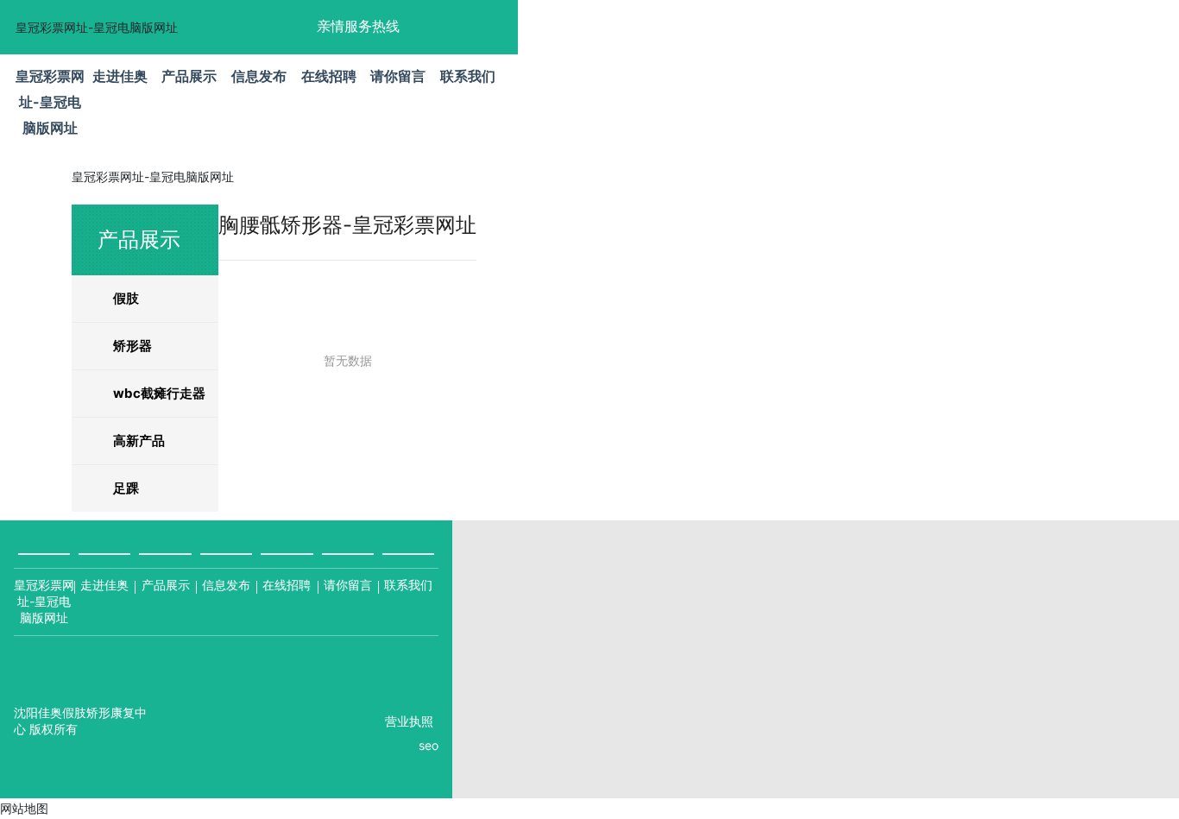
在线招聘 (286, 584)
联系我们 (408, 584)
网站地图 (24, 808)
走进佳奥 (104, 584)
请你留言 (348, 584)
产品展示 (166, 584)
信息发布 (226, 584)
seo (428, 745)
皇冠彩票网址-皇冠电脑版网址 (97, 27)
